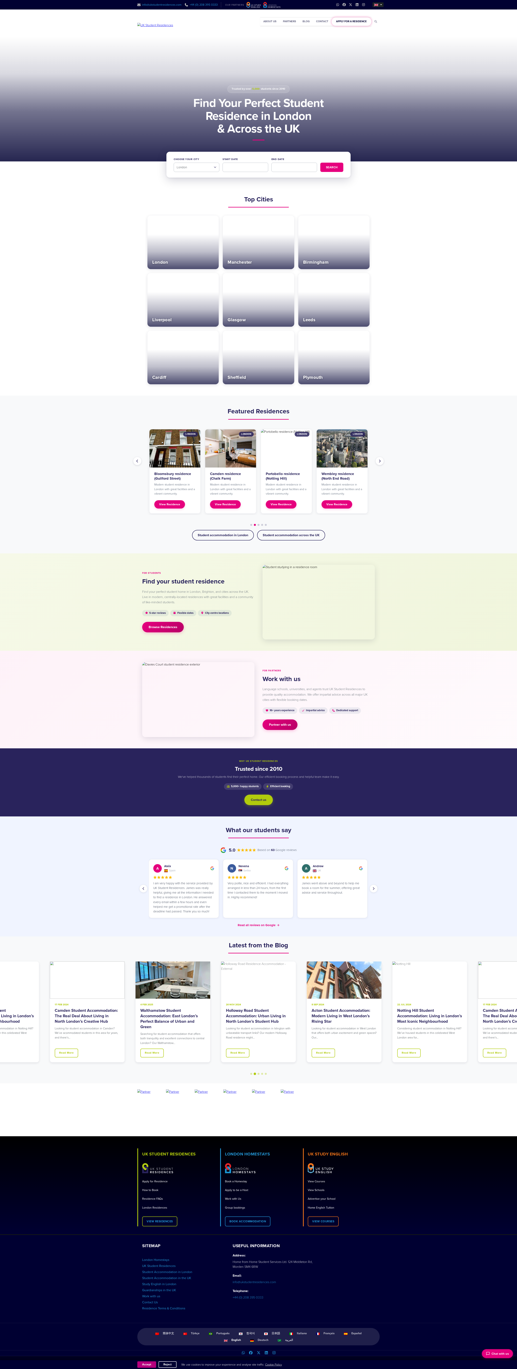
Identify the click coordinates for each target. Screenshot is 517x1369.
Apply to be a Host (236, 1190)
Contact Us (150, 1302)
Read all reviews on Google (259, 925)
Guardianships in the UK (159, 1290)
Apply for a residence (351, 21)
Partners (289, 21)
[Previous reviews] (143, 889)
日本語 (276, 1333)
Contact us (258, 800)
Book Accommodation (247, 1221)
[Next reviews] (374, 889)
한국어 (250, 1333)
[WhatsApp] (243, 1353)
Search (332, 167)
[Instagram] (274, 1353)
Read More (66, 1052)
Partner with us (280, 725)
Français (329, 1333)
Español (356, 1333)
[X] (258, 1353)
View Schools (316, 1190)
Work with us (151, 1296)
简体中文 (168, 1333)
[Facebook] (251, 1353)
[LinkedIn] (266, 1353)
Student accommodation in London (223, 535)
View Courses (316, 1181)
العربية (289, 1340)
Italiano (302, 1333)
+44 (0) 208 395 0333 (204, 4)
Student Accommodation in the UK (166, 1278)
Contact (322, 21)
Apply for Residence (155, 1181)
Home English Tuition (321, 1207)
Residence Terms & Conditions (163, 1308)
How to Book (150, 1190)
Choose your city (186, 159)
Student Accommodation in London (167, 1272)
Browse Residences (163, 627)
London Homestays (155, 1260)
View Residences (160, 1221)
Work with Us (233, 1199)
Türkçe (195, 1333)
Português (223, 1333)
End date (277, 159)
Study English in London (159, 1284)
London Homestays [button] (247, 1154)
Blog (306, 21)
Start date (230, 159)
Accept (146, 1364)
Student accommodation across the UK (291, 535)
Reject (167, 1364)
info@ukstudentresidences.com (162, 4)
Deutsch (263, 1340)
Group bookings (235, 1207)
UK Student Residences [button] (169, 1154)
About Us (269, 21)
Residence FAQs (152, 1199)
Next (380, 461)
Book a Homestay (236, 1181)
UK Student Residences (158, 1266)
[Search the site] (376, 21)
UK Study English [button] (328, 1154)
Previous (137, 461)
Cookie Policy (273, 1364)
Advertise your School (321, 1199)
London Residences (154, 1207)
